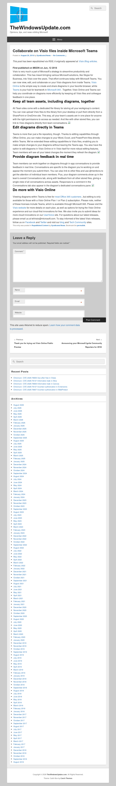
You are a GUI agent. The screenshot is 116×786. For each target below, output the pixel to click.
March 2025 (18, 455)
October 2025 (18, 434)
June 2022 (17, 553)
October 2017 (18, 720)
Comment (19, 251)
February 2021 (19, 601)
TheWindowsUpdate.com (40, 27)
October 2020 (18, 613)
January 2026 (18, 425)
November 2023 (19, 503)
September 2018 (20, 687)
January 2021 (18, 604)
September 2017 (20, 723)
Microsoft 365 (54, 89)
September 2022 (20, 544)
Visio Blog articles (88, 61)
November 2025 (19, 431)
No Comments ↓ (59, 55)
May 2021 (17, 592)
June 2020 (17, 625)
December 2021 (19, 571)
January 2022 (18, 568)
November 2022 (19, 538)
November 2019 (19, 646)
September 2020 (20, 616)
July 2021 (17, 586)
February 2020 (19, 637)
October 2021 (18, 577)
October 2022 (18, 541)
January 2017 (18, 747)
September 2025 (20, 437)
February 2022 (19, 565)
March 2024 (18, 491)
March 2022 (18, 562)
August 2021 (18, 583)
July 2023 (17, 515)
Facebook (30, 222)
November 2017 (19, 717)
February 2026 (19, 422)
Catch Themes (66, 778)
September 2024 (20, 473)
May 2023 (17, 521)
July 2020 (17, 622)
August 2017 (18, 726)
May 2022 (17, 556)
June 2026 (17, 410)
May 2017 (17, 735)
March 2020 (18, 634)
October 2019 (18, 649)
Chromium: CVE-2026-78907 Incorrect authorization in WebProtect (40, 389)
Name (17, 289)
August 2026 (18, 405)
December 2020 (19, 607)
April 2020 (17, 631)
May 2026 (17, 413)
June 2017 (17, 732)
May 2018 (17, 699)
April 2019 (17, 666)
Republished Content (40, 225)
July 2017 (17, 729)
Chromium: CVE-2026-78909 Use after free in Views (34, 377)
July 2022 (17, 550)
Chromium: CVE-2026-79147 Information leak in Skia (35, 380)
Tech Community (78, 222)
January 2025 (18, 461)
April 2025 (17, 452)
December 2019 (19, 643)
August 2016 (18, 762)
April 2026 (17, 416)
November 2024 (19, 467)
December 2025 (19, 428)
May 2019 (17, 663)
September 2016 (20, 759)
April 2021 (17, 595)
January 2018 (18, 711)
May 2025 (17, 449)
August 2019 (18, 654)
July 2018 (17, 693)
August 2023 (18, 512)
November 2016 (19, 753)
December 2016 (19, 750)
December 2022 (19, 536)
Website (18, 312)
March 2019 (18, 669)
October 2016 (18, 756)
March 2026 (18, 419)
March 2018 (18, 705)
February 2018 (19, 708)
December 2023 (19, 500)
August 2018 (18, 690)
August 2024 (18, 476)
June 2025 (17, 446)
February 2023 (19, 530)
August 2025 (18, 440)
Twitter (43, 222)
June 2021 (17, 589)
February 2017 (19, 744)
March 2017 (18, 741)
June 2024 (17, 482)
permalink (81, 225)
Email (17, 301)
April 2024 (17, 488)
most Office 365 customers (68, 196)
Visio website (20, 207)
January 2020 (18, 640)
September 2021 (20, 580)
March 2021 (18, 598)
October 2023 (18, 506)
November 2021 (19, 574)
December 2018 (19, 678)
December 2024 (19, 464)
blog (62, 222)
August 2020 (18, 619)
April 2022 (17, 559)
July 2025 (17, 443)
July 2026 (17, 407)
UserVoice (49, 214)
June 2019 (17, 660)
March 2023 (18, 526)
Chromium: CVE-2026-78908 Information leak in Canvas (36, 383)
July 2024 (17, 479)
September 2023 (20, 509)
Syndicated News (44, 55)
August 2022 (18, 547)
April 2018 (17, 702)
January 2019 (18, 675)
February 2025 (19, 458)
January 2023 (18, 533)
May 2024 (17, 485)
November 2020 (19, 610)
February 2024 (19, 494)
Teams (16, 89)
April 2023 (17, 523)
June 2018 (17, 696)
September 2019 (20, 652)
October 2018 (18, 684)
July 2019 (17, 657)
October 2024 (18, 470)
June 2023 (17, 518)
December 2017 (19, 714)
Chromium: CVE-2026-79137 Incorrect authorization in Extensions (40, 386)
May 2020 (17, 628)
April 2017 (17, 738)
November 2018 (19, 681)
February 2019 (19, 672)
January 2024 (18, 497)
